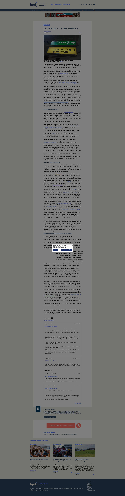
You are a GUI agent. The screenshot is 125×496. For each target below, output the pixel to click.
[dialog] (62, 248)
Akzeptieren (69, 249)
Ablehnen (63, 249)
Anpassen (55, 249)
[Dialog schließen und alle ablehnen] (72, 245)
